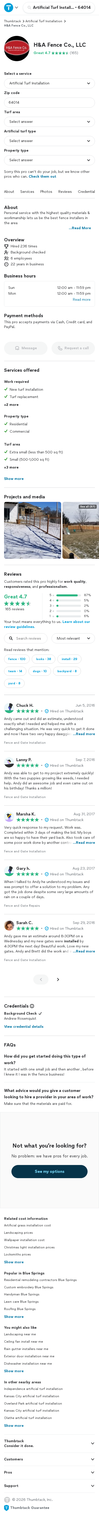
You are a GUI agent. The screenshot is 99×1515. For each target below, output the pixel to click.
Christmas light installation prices (29, 1247)
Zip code (12, 93)
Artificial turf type (20, 131)
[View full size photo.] (32, 530)
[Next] (58, 979)
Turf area (12, 112)
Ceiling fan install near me (23, 1341)
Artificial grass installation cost (27, 1225)
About (9, 192)
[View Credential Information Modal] (31, 1006)
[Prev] (40, 979)
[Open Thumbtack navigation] (11, 7)
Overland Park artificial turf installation (33, 1403)
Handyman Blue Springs (21, 1294)
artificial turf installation (43, 21)
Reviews (65, 192)
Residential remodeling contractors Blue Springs (40, 1280)
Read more (82, 299)
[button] (16, 48)
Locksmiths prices (17, 1254)
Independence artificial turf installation (33, 1389)
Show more (14, 1262)
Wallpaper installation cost (24, 1240)
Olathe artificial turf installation (28, 1418)
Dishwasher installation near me (28, 1363)
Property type (16, 150)
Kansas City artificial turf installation (31, 1396)
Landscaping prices (18, 1232)
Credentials (87, 192)
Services (27, 192)
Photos (46, 192)
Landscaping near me (20, 1334)
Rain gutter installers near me (26, 1349)
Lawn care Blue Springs (21, 1301)
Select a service (17, 74)
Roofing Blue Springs (20, 1309)
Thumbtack (12, 21)
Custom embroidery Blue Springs (28, 1287)
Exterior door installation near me (29, 1356)
